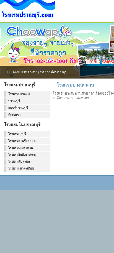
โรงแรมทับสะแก (19, 161)
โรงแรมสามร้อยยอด (21, 140)
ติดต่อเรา (14, 114)
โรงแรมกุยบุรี (17, 133)
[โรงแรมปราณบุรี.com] (27, 18)
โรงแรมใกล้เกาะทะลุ (22, 154)
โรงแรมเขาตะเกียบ (21, 168)
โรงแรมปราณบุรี (19, 94)
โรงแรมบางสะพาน (20, 147)
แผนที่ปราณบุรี (18, 107)
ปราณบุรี (14, 101)
